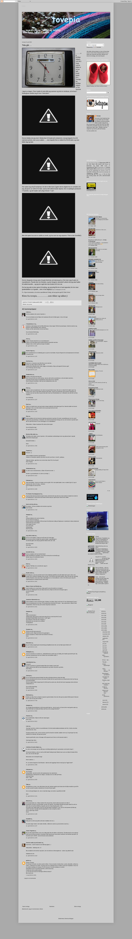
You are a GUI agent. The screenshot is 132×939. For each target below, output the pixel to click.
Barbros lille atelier (31, 434)
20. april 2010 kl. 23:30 (31, 690)
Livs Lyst (91, 294)
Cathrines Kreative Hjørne (32, 747)
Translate (98, 47)
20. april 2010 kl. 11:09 (31, 346)
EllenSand (28, 695)
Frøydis (28, 450)
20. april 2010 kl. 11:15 (31, 356)
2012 (102, 626)
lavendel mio (29, 552)
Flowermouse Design (94, 399)
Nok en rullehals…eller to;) (101, 567)
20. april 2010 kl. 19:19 (31, 568)
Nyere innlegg (25, 906)
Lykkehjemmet (30, 662)
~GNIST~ (91, 433)
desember (105, 632)
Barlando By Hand (93, 387)
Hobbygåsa (29, 651)
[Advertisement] (51, 892)
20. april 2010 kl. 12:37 (31, 399)
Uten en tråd (92, 381)
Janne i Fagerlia (30, 830)
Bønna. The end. (99, 371)
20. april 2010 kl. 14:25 (31, 411)
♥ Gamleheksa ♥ (30, 324)
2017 (102, 615)
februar (104, 702)
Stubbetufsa (29, 374)
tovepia (24, 6)
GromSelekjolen (99, 435)
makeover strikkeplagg (105, 168)
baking (106, 164)
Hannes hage (29, 350)
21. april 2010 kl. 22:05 (31, 837)
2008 (102, 709)
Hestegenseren (99, 306)
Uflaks (93, 164)
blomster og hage (93, 165)
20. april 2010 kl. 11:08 (31, 334)
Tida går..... (105, 662)
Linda (27, 312)
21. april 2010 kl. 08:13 (31, 721)
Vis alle (108, 490)
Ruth (27, 388)
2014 (102, 621)
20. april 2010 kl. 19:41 (31, 581)
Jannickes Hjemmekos (32, 599)
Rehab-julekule (99, 458)
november (105, 634)
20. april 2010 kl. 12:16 (31, 383)
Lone (27, 726)
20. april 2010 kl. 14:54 (31, 429)
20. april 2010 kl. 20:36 (31, 595)
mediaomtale (95, 170)
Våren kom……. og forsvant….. (106, 670)
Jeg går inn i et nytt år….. (101, 556)
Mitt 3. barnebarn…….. (106, 657)
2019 (102, 611)
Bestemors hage (93, 271)
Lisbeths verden (93, 328)
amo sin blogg (92, 422)
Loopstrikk (98, 423)
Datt (27, 564)
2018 (102, 613)
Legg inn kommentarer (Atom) (35, 909)
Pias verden (92, 369)
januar (104, 704)
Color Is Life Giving (100, 400)
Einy (27, 416)
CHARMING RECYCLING (95, 363)
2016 (102, 617)
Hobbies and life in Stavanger (96, 340)
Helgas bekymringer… (106, 665)
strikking (90, 174)
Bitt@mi (28, 800)
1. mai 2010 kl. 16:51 (31, 875)
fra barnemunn (100, 167)
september (105, 638)
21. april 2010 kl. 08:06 (31, 711)
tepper (100, 174)
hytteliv (91, 169)
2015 (102, 619)
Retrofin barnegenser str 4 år (102, 329)
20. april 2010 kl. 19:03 (31, 559)
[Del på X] (49, 302)
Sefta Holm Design (93, 468)
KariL (27, 404)
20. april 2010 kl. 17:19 (31, 509)
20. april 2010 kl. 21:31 (31, 647)
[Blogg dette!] (48, 302)
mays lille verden (30, 535)
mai (104, 648)
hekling (108, 167)
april (104, 650)
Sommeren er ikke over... (101, 229)
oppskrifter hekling (104, 170)
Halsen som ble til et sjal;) (105, 692)
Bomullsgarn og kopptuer (106, 674)
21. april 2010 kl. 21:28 (31, 814)
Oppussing (102, 162)
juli (103, 643)
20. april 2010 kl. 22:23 (31, 670)
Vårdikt (97, 536)
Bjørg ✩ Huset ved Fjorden (33, 586)
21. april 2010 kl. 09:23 (31, 742)
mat (89, 170)
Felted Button (92, 479)
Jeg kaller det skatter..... (105, 677)
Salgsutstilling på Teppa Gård (102, 469)
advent (100, 164)
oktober (105, 636)
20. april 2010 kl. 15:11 (31, 463)
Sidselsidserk (92, 445)
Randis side (29, 572)
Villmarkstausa (92, 351)
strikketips (106, 172)
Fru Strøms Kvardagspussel (33, 494)
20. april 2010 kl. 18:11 (31, 530)
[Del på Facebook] (51, 302)
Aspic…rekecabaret (100, 577)
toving (91, 175)
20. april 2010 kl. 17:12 (31, 499)
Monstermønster (93, 248)
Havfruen (28, 361)
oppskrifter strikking (91, 172)
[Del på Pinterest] (53, 302)
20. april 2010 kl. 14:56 (31, 445)
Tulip (27, 784)
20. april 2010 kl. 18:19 (31, 547)
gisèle (27, 860)
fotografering (90, 167)
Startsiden (51, 906)
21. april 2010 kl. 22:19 (31, 855)
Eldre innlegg (77, 906)
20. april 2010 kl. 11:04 (31, 319)
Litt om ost (98, 412)
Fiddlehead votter (99, 389)
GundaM (28, 818)
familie (106, 165)
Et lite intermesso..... (106, 696)
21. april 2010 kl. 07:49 (31, 700)
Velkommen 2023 (99, 352)
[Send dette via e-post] (46, 302)
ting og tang (29, 304)
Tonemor (28, 715)
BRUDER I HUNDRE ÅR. (95, 259)
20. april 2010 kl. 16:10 (31, 475)
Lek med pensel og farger (92, 162)
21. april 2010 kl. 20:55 (31, 779)
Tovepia (99, 116)
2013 (102, 624)
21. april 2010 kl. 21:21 (31, 796)
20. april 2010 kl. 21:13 (31, 638)
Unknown (28, 480)
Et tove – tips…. (106, 660)
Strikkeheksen (29, 468)
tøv (98, 175)
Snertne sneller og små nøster (33, 842)
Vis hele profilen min (92, 131)
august (104, 641)
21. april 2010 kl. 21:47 (31, 826)
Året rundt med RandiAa (95, 410)
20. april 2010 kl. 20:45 (31, 624)
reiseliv (100, 172)
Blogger (71, 918)
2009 (102, 707)
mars (104, 700)
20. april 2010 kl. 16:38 (31, 489)
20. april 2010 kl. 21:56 (31, 657)
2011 (102, 628)
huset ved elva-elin (31, 504)
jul (97, 169)
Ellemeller (28, 642)
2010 (102, 630)
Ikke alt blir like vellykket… (106, 684)
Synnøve (28, 629)
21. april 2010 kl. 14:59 (31, 764)
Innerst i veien (92, 456)
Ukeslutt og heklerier (105, 652)
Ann (27, 338)
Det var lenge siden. (100, 295)
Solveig (28, 675)
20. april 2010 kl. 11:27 (31, 369)
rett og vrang (92, 228)
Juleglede (91, 282)
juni (104, 646)
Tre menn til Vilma (99, 283)
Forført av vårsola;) (105, 687)
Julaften (97, 272)
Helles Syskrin (92, 317)
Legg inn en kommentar (30, 878)
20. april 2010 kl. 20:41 (31, 606)
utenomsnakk (106, 175)
